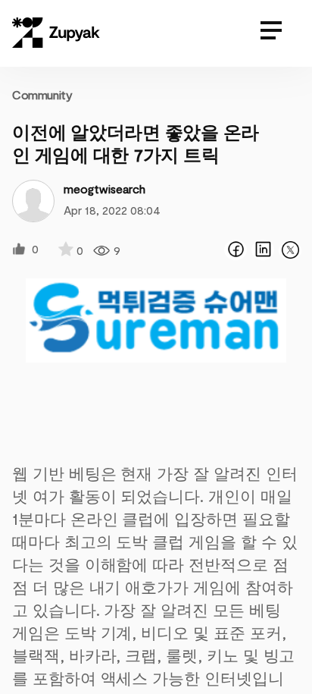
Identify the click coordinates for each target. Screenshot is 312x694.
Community (42, 94)
